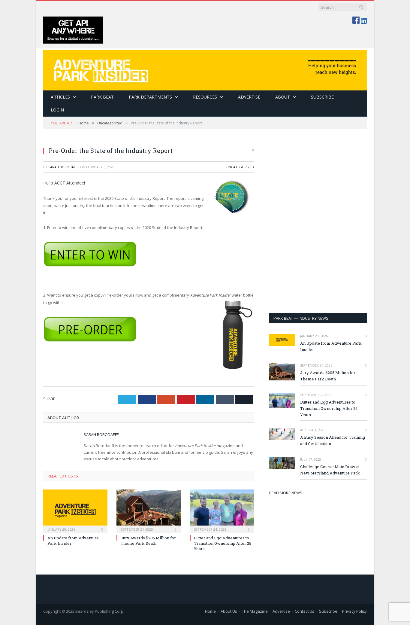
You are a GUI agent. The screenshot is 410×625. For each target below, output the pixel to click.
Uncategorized (240, 167)
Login (57, 110)
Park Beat (102, 97)
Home (210, 611)
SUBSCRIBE (322, 97)
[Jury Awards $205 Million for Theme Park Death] (148, 510)
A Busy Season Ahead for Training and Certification (332, 440)
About (282, 97)
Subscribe (328, 611)
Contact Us (304, 611)
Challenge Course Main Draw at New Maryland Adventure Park (330, 470)
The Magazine (255, 611)
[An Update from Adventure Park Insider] (75, 510)
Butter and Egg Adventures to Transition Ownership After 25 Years (222, 543)
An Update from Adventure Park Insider (331, 346)
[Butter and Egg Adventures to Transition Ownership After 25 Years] (222, 510)
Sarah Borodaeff (63, 167)
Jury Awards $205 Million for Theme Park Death (148, 540)
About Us (229, 611)
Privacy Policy (354, 611)
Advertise (249, 97)
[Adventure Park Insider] (205, 68)
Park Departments (150, 97)
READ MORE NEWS (285, 492)
